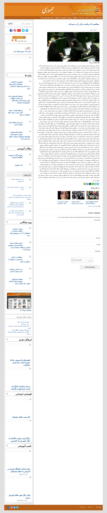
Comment (96, 220)
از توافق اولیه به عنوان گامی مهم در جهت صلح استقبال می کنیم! (19, 112)
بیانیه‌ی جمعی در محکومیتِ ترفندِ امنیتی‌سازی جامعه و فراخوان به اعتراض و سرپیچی (19, 197)
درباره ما (92, 18)
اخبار (86, 18)
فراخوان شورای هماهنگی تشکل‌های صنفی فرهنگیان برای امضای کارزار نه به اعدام (15, 204)
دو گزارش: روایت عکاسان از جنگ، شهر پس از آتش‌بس (19, 439)
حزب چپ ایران (25, 324)
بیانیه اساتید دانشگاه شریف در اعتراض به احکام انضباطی (18, 470)
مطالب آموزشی (24, 148)
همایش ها (63, 18)
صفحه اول (99, 18)
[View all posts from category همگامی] (7, 222)
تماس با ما (98, 4)
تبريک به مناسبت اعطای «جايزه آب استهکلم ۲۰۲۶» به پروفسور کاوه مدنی (20, 232)
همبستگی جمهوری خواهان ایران (20, 330)
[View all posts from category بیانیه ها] (7, 75)
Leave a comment (93, 206)
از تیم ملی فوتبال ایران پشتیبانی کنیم (16, 123)
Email (98, 244)
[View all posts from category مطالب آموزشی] (7, 149)
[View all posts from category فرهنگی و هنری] (7, 340)
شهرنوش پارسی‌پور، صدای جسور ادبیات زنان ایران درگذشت (20, 362)
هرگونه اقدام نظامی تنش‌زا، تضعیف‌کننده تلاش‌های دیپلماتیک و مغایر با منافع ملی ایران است (19, 135)
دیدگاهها (75, 18)
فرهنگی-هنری (25, 339)
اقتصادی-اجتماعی (23, 394)
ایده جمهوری (19, 165)
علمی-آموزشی (25, 446)
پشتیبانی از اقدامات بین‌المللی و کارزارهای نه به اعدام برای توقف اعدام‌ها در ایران (19, 85)
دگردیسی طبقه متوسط (21, 417)
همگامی (57, 18)
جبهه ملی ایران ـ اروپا (23, 322)
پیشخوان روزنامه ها (25, 310)
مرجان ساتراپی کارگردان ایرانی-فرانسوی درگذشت (20, 387)
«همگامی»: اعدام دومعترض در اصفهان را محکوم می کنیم (19, 259)
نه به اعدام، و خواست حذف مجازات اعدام (16, 270)
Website (97, 251)
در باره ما (91, 4)
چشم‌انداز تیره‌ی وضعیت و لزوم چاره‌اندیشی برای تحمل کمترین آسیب (16, 212)
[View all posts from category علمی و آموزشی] (7, 446)
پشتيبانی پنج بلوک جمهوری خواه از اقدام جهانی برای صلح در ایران (19, 281)
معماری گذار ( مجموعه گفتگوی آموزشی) (15, 156)
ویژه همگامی (26, 222)
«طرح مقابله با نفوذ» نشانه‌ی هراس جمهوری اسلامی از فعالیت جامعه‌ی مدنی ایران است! (19, 246)
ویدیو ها (70, 18)
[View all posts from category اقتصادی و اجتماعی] (7, 394)
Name (98, 238)
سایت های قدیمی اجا (47, 18)
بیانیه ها (81, 18)
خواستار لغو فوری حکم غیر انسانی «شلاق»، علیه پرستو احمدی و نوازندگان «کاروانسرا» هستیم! (19, 99)
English (85, 4)
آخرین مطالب (27, 175)
